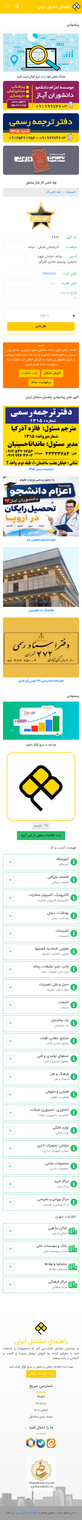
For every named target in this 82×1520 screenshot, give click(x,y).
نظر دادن (41, 326)
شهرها (41, 1396)
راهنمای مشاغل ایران (55, 7)
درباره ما (41, 1403)
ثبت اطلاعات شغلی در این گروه (41, 835)
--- (53, 283)
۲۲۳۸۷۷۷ (49, 274)
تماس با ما (41, 1410)
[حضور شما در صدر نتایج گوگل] (41, 54)
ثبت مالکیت (29, 373)
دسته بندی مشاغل (41, 1417)
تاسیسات (71, 192)
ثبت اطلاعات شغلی (41, 1374)
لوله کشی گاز (54, 192)
